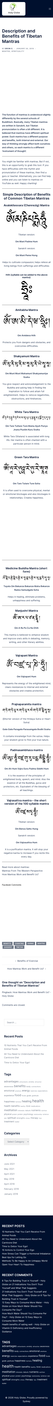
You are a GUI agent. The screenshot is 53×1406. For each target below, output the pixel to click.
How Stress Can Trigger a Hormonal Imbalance (26, 1253)
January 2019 (11, 1194)
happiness (9, 1101)
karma (16, 853)
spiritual (11, 1117)
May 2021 (9, 1169)
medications (35, 1106)
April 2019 (9, 1184)
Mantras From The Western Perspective (22, 870)
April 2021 (9, 1174)
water (17, 1122)
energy (26, 1090)
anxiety (31, 1082)
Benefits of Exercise (27, 960)
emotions (18, 1091)
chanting (19, 943)
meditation (10, 1110)
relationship (38, 1114)
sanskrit (8, 947)
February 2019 (11, 1189)
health (38, 1100)
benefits (7, 943)
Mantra (6, 51)
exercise (34, 1091)
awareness (8, 1086)
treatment (9, 1121)
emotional (9, 1090)
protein (20, 1114)
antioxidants (23, 1082)
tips (40, 1118)
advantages (11, 1081)
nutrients (35, 1110)
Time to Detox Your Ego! (17, 1062)
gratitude (35, 1096)
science (46, 1114)
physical (7, 1114)
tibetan (19, 947)
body (28, 1086)
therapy (34, 1118)
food (18, 1095)
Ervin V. (9, 49)
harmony (18, 1102)
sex (5, 1118)
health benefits (12, 1106)
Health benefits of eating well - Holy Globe (24, 1324)
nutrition (44, 1110)
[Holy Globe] (13, 8)
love (28, 1106)
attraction (38, 1082)
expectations (42, 1091)
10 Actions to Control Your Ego (18, 1250)
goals (29, 1095)
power (14, 1114)
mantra (41, 943)
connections (36, 1087)
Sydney (26, 1401)
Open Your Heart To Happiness (18, 1264)
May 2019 (9, 1179)
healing (27, 1101)
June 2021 (9, 1164)
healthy (22, 1106)
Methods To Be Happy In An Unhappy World (24, 1260)
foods (24, 1096)
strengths (21, 1118)
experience (9, 1095)
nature (28, 1110)
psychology (28, 1114)
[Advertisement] (26, 84)
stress (28, 1118)
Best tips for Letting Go (14, 1257)
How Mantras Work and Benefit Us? (20, 874)
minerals (21, 1110)
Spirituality (17, 51)
